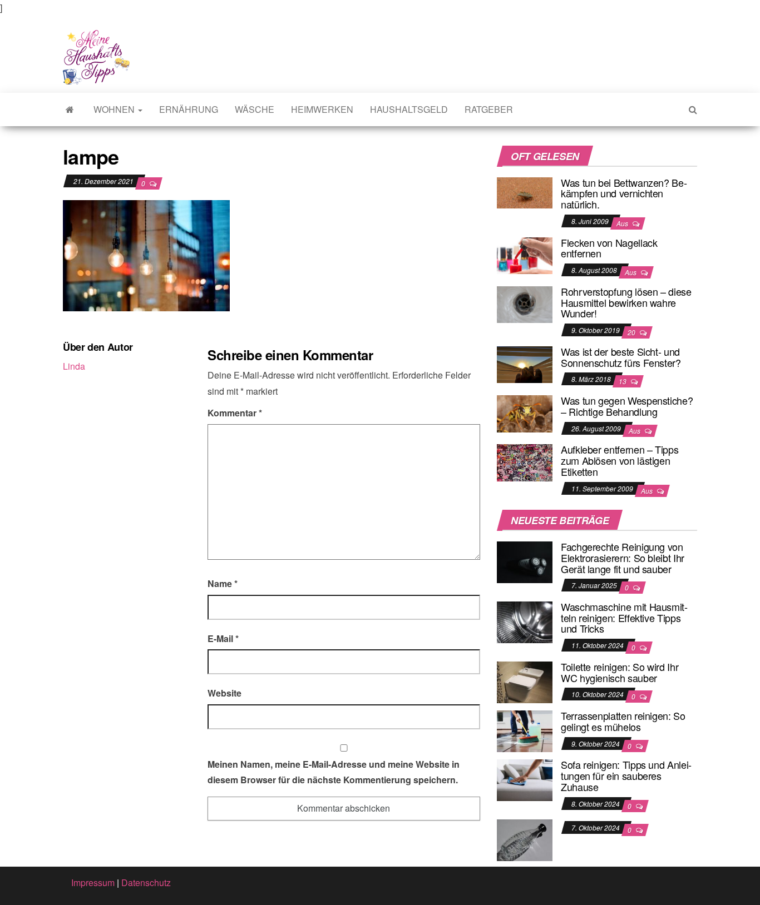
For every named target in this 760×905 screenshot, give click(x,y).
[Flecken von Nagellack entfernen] (524, 254)
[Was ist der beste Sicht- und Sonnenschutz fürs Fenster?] (524, 363)
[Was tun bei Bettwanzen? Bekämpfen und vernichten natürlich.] (524, 191)
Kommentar (235, 412)
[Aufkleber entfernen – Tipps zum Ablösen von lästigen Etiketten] (524, 461)
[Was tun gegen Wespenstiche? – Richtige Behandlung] (524, 412)
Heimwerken (322, 109)
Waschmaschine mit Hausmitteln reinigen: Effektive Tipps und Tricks (624, 617)
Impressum (93, 882)
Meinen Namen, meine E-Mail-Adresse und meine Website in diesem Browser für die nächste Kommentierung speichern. (334, 772)
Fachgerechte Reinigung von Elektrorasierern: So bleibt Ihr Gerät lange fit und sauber (622, 557)
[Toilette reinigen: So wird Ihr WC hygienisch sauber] (524, 681)
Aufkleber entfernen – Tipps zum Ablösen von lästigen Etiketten (619, 460)
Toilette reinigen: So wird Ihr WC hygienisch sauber (619, 672)
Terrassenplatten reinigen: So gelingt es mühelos (623, 721)
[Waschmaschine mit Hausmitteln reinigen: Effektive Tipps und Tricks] (524, 621)
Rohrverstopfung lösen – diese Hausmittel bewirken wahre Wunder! (626, 302)
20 (632, 332)
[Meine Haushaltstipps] (70, 109)
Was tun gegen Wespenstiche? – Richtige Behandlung (627, 406)
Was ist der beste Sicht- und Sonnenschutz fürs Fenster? (621, 357)
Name (223, 583)
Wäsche (254, 109)
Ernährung (188, 109)
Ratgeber (489, 109)
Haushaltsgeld (409, 109)
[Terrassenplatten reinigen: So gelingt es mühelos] (524, 730)
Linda (74, 366)
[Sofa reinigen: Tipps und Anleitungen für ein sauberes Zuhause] (524, 779)
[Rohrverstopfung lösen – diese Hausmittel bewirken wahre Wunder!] (524, 303)
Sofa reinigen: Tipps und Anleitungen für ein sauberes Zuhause (626, 775)
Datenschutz (146, 882)
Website (224, 693)
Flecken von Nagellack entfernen (609, 248)
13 (623, 381)
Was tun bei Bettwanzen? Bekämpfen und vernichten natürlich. (624, 193)
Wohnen (115, 109)
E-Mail (223, 638)
